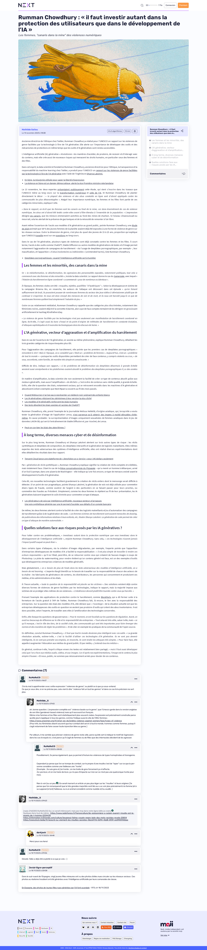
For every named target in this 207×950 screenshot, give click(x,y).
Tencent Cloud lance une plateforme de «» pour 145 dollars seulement (69, 458)
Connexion (170, 5)
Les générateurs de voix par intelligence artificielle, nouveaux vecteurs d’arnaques (63, 500)
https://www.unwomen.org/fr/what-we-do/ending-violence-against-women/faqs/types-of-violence (76, 721)
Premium (183, 5)
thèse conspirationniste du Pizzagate (77, 468)
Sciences (51, 932)
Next (37, 932)
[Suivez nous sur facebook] (93, 927)
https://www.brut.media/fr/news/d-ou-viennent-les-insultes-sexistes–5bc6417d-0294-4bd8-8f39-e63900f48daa (75, 820)
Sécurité (22, 936)
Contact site (121, 922)
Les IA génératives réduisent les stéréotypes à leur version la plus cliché (58, 398)
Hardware (44, 928)
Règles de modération (102, 938)
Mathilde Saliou (30, 129)
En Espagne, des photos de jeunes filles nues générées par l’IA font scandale (56, 888)
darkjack (41, 832)
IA (51, 928)
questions (60, 235)
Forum (132, 922)
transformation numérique (73, 192)
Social (43, 932)
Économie (28, 928)
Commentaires (158, 173)
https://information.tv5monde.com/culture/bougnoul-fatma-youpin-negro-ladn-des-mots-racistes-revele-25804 (75, 817)
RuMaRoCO (34, 677)
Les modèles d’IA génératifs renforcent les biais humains (51, 401)
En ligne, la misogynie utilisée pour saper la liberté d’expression (54, 179)
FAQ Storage (117, 938)
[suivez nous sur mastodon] (88, 927)
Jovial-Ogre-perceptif (40, 867)
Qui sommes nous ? (90, 922)
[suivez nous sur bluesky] (83, 927)
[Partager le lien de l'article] (182, 131)
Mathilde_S (43, 700)
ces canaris (35, 215)
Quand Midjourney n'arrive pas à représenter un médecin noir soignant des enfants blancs (67, 395)
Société (30, 936)
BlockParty (106, 597)
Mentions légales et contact (137, 948)
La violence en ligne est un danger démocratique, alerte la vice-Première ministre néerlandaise (69, 183)
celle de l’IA (95, 192)
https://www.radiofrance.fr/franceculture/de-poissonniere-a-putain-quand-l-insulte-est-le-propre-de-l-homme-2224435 (78, 814)
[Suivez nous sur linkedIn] (98, 927)
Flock (37, 928)
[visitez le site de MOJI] (167, 925)
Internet (22, 932)
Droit (21, 928)
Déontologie (87, 938)
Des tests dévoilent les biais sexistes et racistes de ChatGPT (52, 405)
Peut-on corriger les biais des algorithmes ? (45, 427)
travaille (39, 235)
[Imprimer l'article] (134, 131)
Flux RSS (107, 927)
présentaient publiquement (70, 189)
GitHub (118, 927)
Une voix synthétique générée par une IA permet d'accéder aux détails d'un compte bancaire (68, 504)
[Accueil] (26, 5)
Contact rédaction (107, 922)
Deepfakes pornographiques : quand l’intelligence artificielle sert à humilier (60, 257)
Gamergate (119, 276)
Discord (130, 927)
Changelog (128, 938)
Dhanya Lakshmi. (95, 173)
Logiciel (30, 932)
